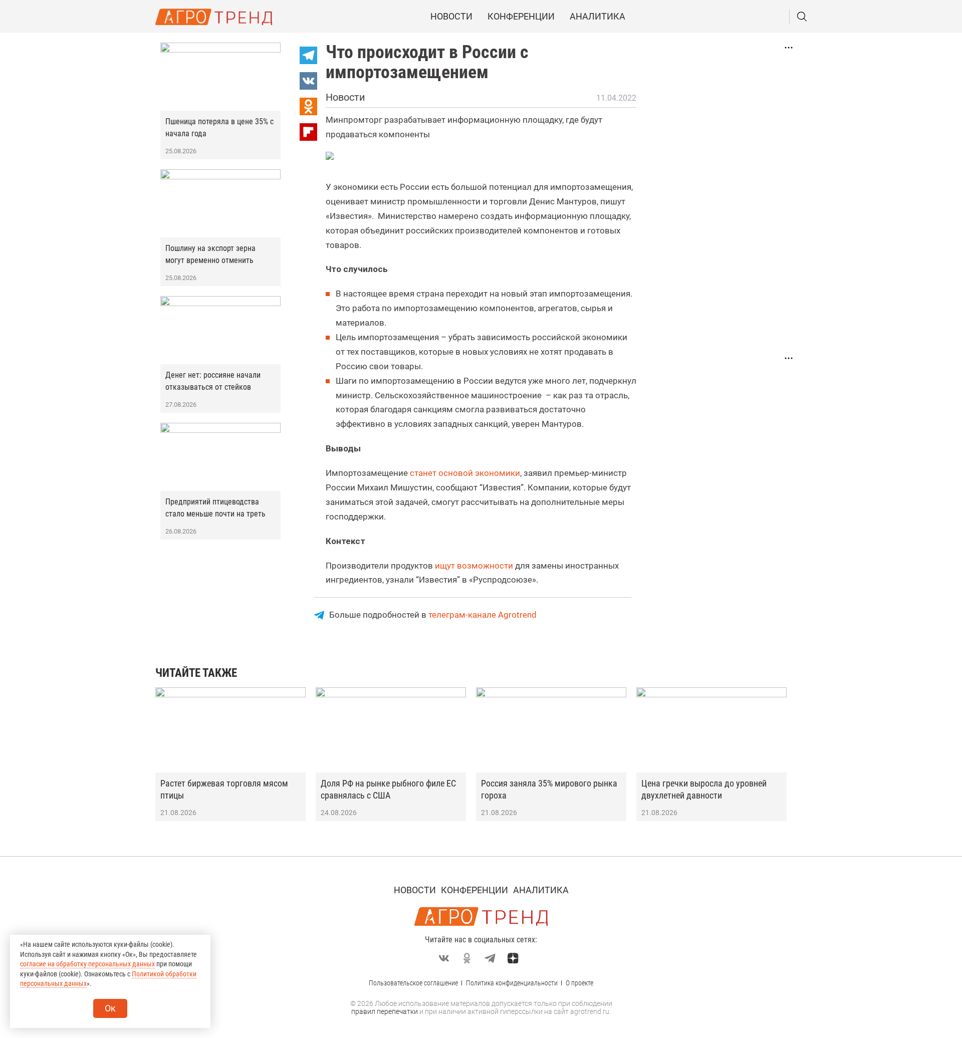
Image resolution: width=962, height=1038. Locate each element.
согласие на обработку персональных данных (87, 964)
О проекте (579, 983)
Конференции (521, 16)
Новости (451, 16)
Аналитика (597, 16)
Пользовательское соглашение (413, 983)
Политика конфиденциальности (512, 983)
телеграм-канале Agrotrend (482, 615)
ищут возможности (474, 566)
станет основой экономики (465, 473)
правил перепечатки (384, 1011)
